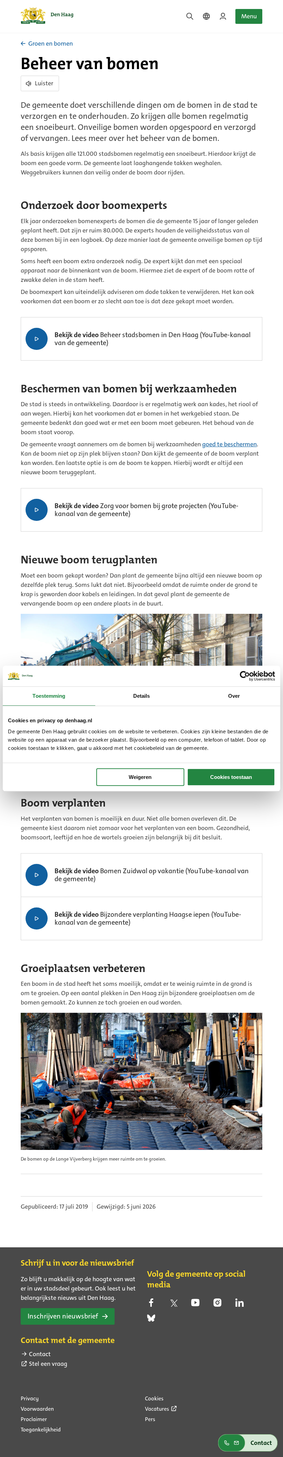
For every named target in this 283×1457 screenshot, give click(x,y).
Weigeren (140, 777)
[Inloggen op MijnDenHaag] (223, 16)
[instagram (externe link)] (217, 1305)
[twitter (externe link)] (173, 1305)
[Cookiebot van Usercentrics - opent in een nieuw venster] (245, 676)
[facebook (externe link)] (151, 1305)
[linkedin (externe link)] (239, 1305)
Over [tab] (234, 696)
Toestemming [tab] (48, 696)
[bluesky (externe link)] (151, 1320)
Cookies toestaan (231, 777)
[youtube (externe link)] (195, 1305)
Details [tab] (141, 696)
